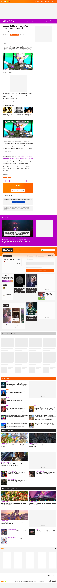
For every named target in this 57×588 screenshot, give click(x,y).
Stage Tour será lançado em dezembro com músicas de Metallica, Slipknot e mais (42, 503)
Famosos (7, 405)
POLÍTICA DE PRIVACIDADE (39, 581)
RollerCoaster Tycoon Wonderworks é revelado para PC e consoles (13, 503)
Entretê (7, 397)
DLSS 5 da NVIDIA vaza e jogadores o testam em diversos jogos (41, 445)
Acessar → (10, 284)
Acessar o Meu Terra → (18, 250)
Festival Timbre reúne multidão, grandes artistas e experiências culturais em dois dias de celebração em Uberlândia (46, 531)
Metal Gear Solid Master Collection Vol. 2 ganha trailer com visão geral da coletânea (17, 481)
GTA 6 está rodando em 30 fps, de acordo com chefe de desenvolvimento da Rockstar (14, 464)
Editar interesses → (51, 255)
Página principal (6, 1)
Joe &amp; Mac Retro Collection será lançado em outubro (13, 445)
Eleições (7, 389)
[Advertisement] (37, 482)
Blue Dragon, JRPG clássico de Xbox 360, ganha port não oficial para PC (13, 522)
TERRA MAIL (37, 1)
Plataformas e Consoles (5, 443)
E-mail (52, 1)
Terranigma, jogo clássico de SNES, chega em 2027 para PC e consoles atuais (17, 539)
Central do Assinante (45, 1)
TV (6, 413)
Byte (7, 381)
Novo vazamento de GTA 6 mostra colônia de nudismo (17, 531)
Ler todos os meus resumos (40, 270)
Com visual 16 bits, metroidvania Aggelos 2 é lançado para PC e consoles (17, 473)
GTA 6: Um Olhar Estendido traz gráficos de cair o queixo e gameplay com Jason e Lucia (46, 473)
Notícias (3, 238)
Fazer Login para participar (18, 202)
